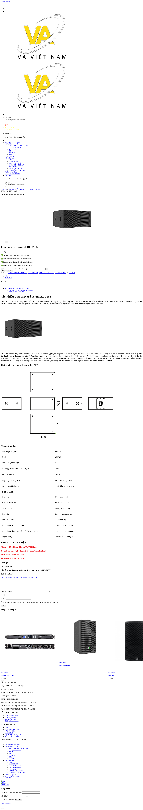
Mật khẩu (4, 796)
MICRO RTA (13, 167)
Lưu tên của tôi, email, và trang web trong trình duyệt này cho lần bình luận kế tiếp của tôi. (31, 602)
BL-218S (72, 273)
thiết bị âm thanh (10, 158)
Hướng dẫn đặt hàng (11, 719)
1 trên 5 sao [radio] (4, 577)
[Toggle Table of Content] (2, 285)
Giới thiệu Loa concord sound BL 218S (17, 288)
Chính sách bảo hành (11, 715)
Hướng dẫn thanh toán (11, 721)
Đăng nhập (18, 800)
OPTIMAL (12, 149)
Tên (2, 595)
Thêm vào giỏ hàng (7, 271)
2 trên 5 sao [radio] (11, 577)
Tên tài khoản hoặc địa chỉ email (11, 792)
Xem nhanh (4, 672)
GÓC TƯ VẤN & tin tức (12, 174)
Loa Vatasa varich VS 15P (67, 665)
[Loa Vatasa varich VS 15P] (83, 660)
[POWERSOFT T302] (30, 670)
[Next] (7, 242)
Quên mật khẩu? (6, 803)
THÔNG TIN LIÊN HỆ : (17, 292)
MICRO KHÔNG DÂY (16, 165)
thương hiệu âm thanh (11, 144)
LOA (10, 160)
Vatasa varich (16, 147)
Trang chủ (4, 189)
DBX (10, 154)
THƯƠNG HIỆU (13, 189)
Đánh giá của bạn (7, 574)
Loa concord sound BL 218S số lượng (15, 269)
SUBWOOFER (13, 161)
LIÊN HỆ (8, 175)
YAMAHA (12, 156)
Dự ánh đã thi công (11, 172)
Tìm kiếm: (8, 119)
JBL (10, 151)
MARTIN (12, 153)
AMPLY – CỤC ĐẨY (16, 163)
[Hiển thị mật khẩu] (27, 796)
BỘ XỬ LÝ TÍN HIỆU (16, 168)
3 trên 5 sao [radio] (19, 577)
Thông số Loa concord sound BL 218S (21, 290)
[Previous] (5, 242)
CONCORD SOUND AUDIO (18, 146)
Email (3, 598)
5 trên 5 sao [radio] (34, 577)
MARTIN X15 (112, 675)
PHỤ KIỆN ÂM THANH (17, 170)
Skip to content (5, 1)
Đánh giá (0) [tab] (8, 278)
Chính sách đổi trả (10, 717)
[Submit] (5, 186)
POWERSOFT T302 (7, 675)
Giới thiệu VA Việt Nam (12, 142)
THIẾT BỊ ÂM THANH (46, 273)
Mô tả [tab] (6, 276)
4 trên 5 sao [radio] (26, 577)
